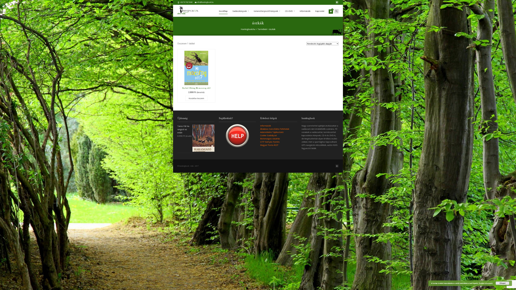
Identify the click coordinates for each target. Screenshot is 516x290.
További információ (486, 283)
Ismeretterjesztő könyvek (266, 11)
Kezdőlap (223, 11)
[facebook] (337, 2)
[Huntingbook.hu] (189, 11)
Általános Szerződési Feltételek (274, 129)
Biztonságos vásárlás (270, 138)
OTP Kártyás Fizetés (270, 141)
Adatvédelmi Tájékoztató (272, 132)
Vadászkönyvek (239, 11)
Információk (305, 11)
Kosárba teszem (196, 98)
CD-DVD (289, 11)
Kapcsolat (319, 11)
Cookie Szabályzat (268, 135)
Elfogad (502, 283)
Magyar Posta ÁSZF (269, 145)
